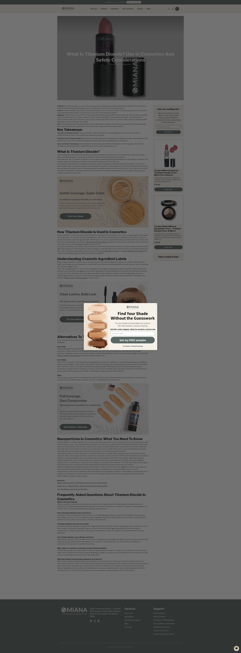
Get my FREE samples (133, 340)
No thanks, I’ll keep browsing (133, 346)
